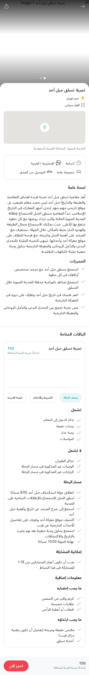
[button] (44, 127)
